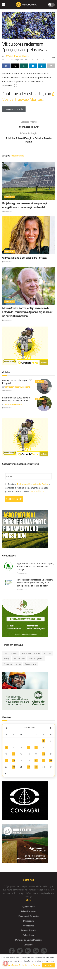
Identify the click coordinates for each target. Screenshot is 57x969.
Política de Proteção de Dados (32, 484)
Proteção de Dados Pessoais (28, 939)
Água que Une (30, 664)
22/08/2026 (8, 211)
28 (36, 767)
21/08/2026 (8, 262)
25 (14, 767)
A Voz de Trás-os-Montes (17, 56)
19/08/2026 (22, 589)
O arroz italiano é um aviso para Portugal (24, 258)
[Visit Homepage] (26, 5)
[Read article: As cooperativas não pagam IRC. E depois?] (44, 386)
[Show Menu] (3, 4)
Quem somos (28, 906)
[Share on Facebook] (6, 65)
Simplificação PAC (36, 658)
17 (6, 760)
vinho (18, 664)
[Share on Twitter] (15, 65)
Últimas (39, 381)
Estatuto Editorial (28, 930)
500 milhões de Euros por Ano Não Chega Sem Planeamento (16, 399)
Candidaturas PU (11, 653)
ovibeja (7, 658)
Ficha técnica (28, 935)
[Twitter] (21, 950)
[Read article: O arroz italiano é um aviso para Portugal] (28, 235)
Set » (50, 727)
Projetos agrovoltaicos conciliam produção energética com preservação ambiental (25, 205)
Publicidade (28, 920)
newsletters (37, 491)
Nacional (9, 197)
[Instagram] (37, 950)
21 (36, 760)
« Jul (6, 727)
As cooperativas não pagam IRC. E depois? (17, 381)
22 (43, 760)
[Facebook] (13, 950)
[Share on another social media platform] (51, 65)
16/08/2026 (8, 390)
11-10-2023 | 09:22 (15, 59)
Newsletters (28, 925)
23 (51, 760)
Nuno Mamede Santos (13, 404)
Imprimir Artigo (12, 109)
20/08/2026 (22, 573)
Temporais (8, 664)
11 (14, 754)
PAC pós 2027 (19, 658)
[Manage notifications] (5, 963)
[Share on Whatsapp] (24, 65)
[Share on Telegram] (33, 65)
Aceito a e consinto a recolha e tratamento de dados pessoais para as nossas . (27, 488)
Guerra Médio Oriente (31, 653)
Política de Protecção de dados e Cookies (21, 965)
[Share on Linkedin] (42, 65)
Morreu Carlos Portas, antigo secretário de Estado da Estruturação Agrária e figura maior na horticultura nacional (27, 312)
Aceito (48, 965)
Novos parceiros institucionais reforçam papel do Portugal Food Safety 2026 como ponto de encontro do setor (35, 582)
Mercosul (47, 653)
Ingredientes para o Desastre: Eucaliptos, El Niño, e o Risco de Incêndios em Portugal (35, 566)
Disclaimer (28, 944)
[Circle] (29, 950)
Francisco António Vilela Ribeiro (17, 387)
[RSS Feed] (44, 950)
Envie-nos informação (29, 916)
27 (29, 767)
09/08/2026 (8, 408)
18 (14, 760)
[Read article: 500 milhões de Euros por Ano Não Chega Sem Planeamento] (44, 403)
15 (43, 754)
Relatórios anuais (28, 911)
